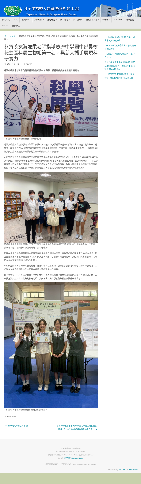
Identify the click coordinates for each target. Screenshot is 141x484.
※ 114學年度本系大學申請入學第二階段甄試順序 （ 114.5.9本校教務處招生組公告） (76, 428)
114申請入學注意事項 (17, 426)
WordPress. (133, 469)
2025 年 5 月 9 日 (14, 64)
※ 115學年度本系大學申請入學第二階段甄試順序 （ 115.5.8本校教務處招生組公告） (120, 66)
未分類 (13, 36)
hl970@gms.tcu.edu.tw (73, 458)
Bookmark (11, 416)
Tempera (122, 469)
